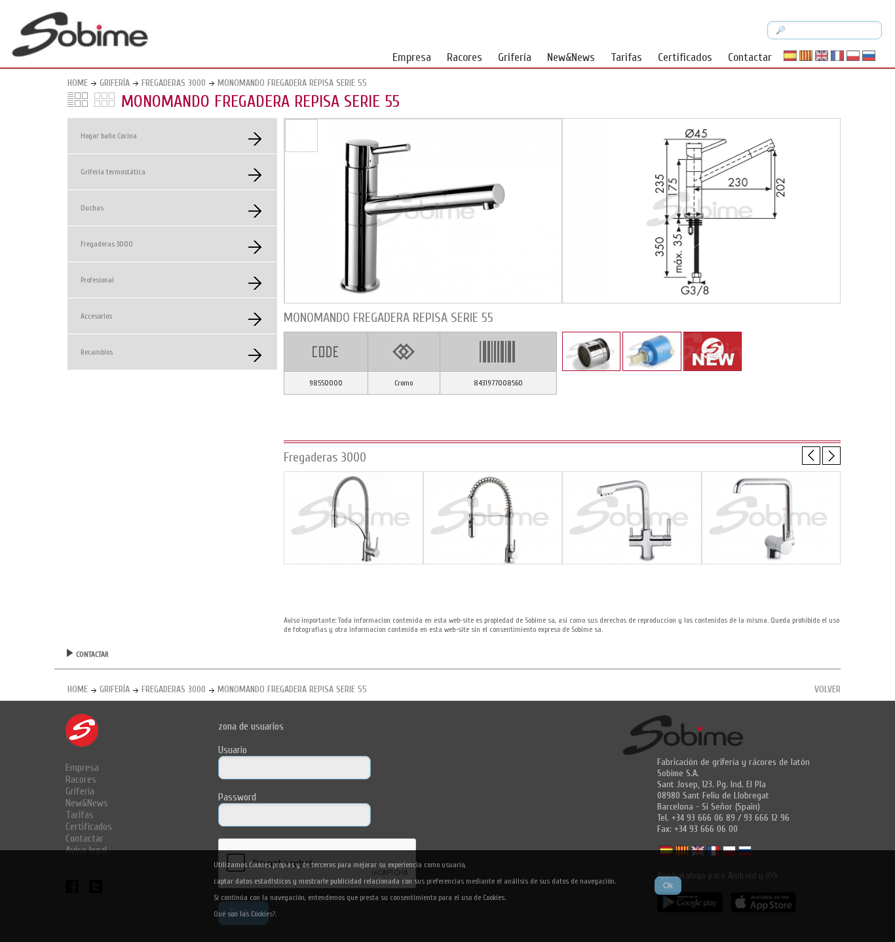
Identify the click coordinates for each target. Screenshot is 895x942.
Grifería (514, 57)
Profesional (97, 280)
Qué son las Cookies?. (245, 913)
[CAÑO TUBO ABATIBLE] (771, 561)
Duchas (92, 207)
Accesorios (96, 316)
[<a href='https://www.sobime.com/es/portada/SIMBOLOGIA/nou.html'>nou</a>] (712, 368)
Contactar (750, 57)
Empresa (411, 57)
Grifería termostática (113, 171)
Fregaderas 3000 (174, 82)
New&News (571, 57)
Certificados (685, 57)
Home (77, 82)
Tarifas (626, 57)
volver (827, 689)
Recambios (97, 352)
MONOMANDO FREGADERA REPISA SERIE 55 (292, 82)
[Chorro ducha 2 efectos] (493, 561)
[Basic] (353, 561)
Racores (464, 57)
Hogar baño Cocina (109, 135)
